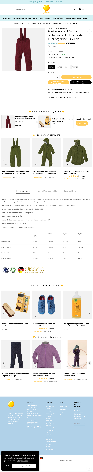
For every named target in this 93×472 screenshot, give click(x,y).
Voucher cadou (70, 18)
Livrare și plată (50, 414)
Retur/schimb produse (50, 424)
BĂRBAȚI (47, 18)
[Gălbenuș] (46, 9)
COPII (35, 18)
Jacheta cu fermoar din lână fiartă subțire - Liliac (44, 375)
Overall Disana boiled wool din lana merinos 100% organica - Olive (44, 173)
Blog (61, 412)
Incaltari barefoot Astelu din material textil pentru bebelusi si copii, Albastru (45, 326)
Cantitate (51, 73)
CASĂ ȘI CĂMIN (58, 18)
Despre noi (63, 406)
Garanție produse (48, 436)
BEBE (29, 18)
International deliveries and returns (50, 430)
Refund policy (50, 449)
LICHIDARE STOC (21, 18)
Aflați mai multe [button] (22, 461)
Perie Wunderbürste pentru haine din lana (62, 120)
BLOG (79, 18)
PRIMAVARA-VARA (9, 18)
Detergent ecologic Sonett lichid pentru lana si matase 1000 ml (76, 325)
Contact (62, 415)
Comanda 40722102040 (80, 82)
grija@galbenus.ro (32, 423)
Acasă (16, 24)
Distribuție (63, 409)
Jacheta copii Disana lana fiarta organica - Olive (76, 172)
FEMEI (41, 18)
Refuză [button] (7, 466)
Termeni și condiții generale (51, 410)
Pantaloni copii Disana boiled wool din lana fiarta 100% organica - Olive (15, 173)
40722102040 (31, 420)
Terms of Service (48, 445)
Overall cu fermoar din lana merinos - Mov (74, 375)
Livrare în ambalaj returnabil (49, 418)
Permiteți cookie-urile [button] (24, 466)
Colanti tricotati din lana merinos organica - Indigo (15, 375)
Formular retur (50, 406)
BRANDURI (85, 18)
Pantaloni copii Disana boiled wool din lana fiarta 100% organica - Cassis (25, 119)
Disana (61, 51)
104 (23, 24)
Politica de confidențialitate (51, 441)
